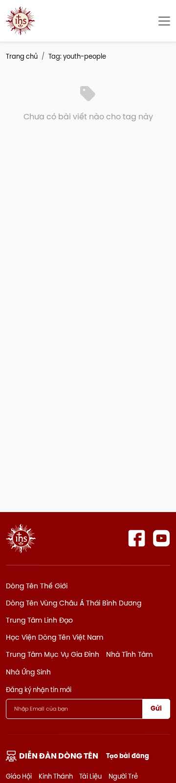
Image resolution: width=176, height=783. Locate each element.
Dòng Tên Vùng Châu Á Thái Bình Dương (73, 603)
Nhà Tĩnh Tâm (129, 654)
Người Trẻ (123, 776)
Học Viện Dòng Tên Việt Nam (54, 637)
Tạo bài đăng (127, 756)
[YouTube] (161, 538)
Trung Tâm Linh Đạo (39, 620)
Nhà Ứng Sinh (28, 672)
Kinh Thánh (56, 776)
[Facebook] (136, 538)
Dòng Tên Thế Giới (36, 586)
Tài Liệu (90, 776)
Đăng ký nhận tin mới (38, 689)
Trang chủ (22, 56)
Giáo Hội (19, 776)
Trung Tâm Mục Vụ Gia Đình (52, 654)
